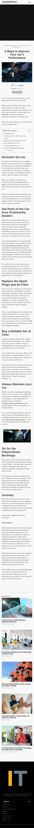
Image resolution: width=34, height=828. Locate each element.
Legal (3, 720)
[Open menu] (30, 2)
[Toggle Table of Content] (28, 130)
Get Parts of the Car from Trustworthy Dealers (15, 137)
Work (3, 656)
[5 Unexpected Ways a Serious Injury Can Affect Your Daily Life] (17, 704)
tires (12, 339)
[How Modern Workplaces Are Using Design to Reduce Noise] (17, 640)
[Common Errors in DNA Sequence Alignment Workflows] (17, 608)
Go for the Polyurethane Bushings (14, 148)
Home (4, 45)
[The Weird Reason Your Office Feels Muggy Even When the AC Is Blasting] (17, 736)
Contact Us (5, 811)
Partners (4, 813)
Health (6, 624)
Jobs (6, 752)
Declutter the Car (9, 133)
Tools (12, 656)
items (28, 164)
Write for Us (5, 804)
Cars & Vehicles (11, 45)
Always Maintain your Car (11, 146)
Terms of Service (7, 816)
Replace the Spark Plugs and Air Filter (15, 141)
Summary (10, 150)
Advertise (5, 807)
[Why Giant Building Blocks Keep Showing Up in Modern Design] (17, 672)
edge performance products (14, 245)
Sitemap (4, 820)
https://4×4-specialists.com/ (14, 403)
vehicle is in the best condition (15, 419)
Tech (3, 624)
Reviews (11, 624)
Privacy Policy (6, 818)
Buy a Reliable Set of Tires (12, 143)
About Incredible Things (9, 809)
